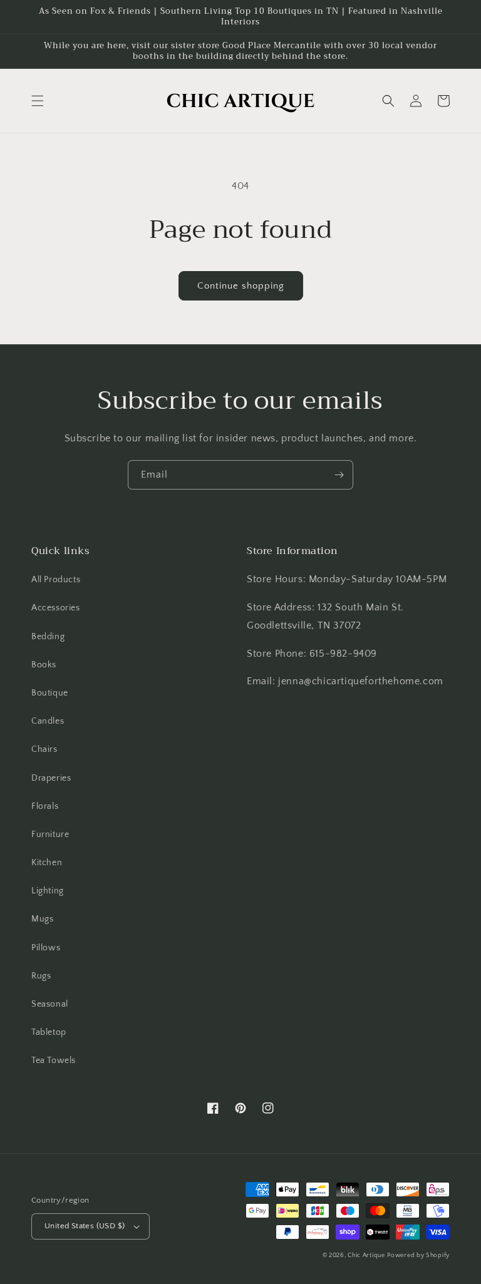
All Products (55, 580)
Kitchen (46, 863)
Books (43, 665)
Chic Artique (366, 1255)
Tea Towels (53, 1060)
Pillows (45, 948)
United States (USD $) (84, 1225)
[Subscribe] (339, 475)
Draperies (51, 778)
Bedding (48, 637)
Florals (44, 806)
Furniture (50, 834)
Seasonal (49, 1004)
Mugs (42, 919)
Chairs (44, 749)
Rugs (41, 976)
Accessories (55, 608)
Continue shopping (240, 285)
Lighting (47, 891)
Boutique (49, 693)
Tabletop (48, 1032)
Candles (47, 721)
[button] (37, 101)
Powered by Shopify (418, 1255)
